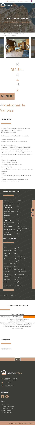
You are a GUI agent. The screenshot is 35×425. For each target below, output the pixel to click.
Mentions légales (7, 412)
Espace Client (12, 1)
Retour (17, 359)
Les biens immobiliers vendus (16, 33)
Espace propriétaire (8, 406)
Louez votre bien (7, 410)
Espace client (6, 404)
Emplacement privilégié (9, 35)
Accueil (4, 33)
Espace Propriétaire (24, 1)
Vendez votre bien (7, 408)
